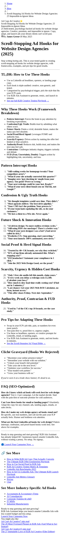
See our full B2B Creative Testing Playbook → (28, 100)
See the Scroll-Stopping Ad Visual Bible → (26, 343)
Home (9, 3)
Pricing (10, 479)
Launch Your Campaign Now (14, 516)
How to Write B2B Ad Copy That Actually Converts (30, 459)
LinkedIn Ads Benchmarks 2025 (21, 469)
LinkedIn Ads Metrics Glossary (21, 477)
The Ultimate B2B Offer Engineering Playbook (28, 461)
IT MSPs (11, 501)
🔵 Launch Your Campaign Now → (17, 444)
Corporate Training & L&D (19, 499)
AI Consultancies (14, 496)
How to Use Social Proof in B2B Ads (24, 464)
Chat (9, 482)
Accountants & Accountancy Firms (22, 494)
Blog (9, 8)
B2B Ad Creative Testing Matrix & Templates (27, 467)
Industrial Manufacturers (18, 504)
